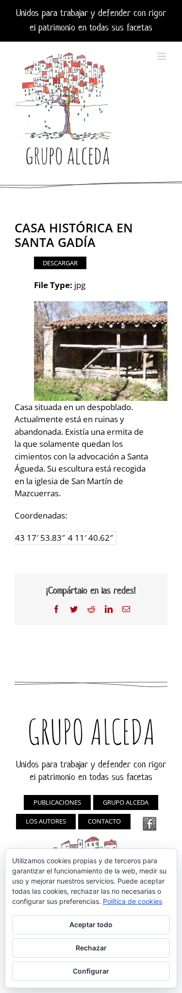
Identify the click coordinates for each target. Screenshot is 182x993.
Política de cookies (132, 901)
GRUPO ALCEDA (126, 802)
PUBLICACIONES (57, 802)
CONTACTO (104, 821)
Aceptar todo (91, 924)
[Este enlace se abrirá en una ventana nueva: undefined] (149, 824)
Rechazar (91, 948)
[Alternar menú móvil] (162, 56)
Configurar (91, 971)
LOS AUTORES (46, 821)
